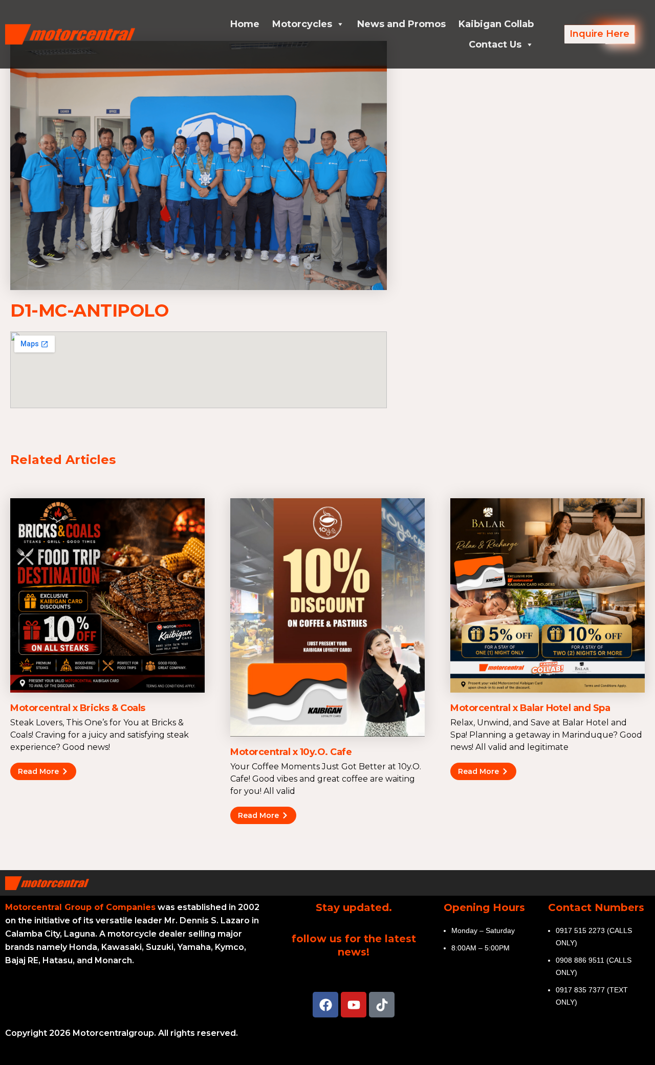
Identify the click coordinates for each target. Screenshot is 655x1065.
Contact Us (495, 44)
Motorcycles (302, 24)
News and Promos (401, 24)
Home (244, 24)
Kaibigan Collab (496, 24)
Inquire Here (599, 33)
